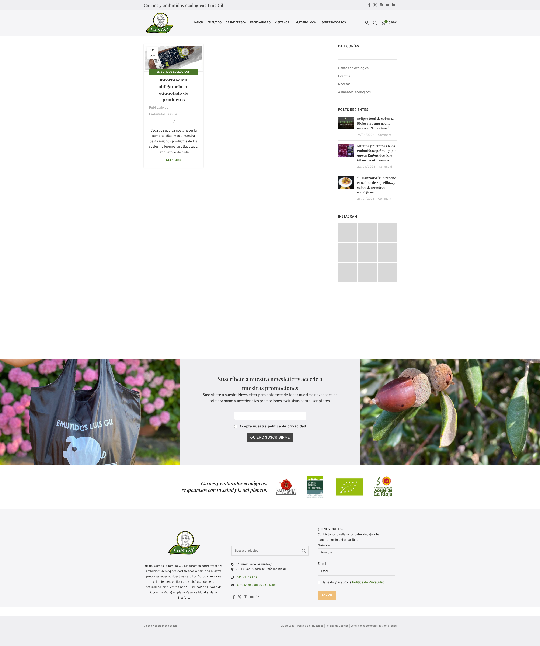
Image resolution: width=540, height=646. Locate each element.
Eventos (344, 76)
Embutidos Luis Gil (163, 114)
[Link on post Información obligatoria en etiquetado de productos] (173, 58)
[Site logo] (159, 23)
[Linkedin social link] (393, 5)
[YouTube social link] (387, 5)
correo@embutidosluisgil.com (256, 585)
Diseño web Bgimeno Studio (160, 626)
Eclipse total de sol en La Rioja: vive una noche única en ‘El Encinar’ (375, 123)
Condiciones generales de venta (370, 626)
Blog (394, 626)
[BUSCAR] (304, 551)
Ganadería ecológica (353, 68)
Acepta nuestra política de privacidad (272, 426)
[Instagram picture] (347, 232)
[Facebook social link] (369, 5)
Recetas (344, 84)
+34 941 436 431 (247, 577)
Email (322, 564)
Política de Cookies (336, 626)
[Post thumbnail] (346, 127)
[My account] (366, 23)
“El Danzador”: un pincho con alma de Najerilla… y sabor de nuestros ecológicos (376, 185)
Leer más (173, 160)
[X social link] (375, 5)
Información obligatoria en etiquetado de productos (173, 90)
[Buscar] (375, 23)
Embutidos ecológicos (173, 72)
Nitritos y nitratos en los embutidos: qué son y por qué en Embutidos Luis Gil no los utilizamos (376, 153)
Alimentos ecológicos (354, 92)
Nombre (324, 545)
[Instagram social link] (381, 5)
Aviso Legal (288, 626)
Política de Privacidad (368, 582)
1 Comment (383, 135)
